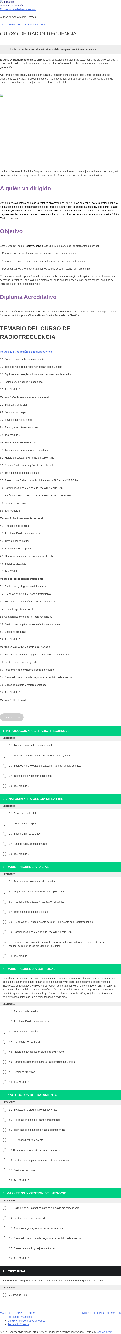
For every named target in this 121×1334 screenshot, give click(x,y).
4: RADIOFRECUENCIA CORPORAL (29, 969)
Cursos (10, 24)
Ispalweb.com (104, 1332)
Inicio (3, 24)
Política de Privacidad (20, 1317)
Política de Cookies (18, 1324)
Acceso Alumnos (23, 24)
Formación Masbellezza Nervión (18, 9)
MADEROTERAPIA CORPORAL (18, 1313)
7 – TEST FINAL (14, 1271)
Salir (35, 24)
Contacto (43, 24)
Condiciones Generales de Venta (26, 1320)
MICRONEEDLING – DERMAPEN (101, 1313)
